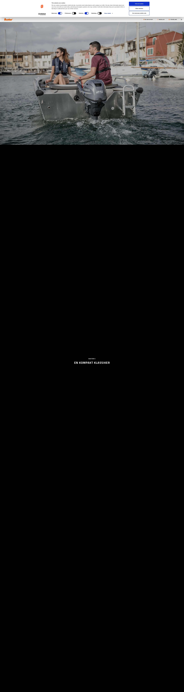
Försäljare (173, 19)
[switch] (74, 13)
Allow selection (139, 8)
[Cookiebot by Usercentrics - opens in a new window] (42, 14)
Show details (107, 13)
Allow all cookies (139, 3)
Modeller (162, 19)
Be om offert (149, 19)
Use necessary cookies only (139, 13)
